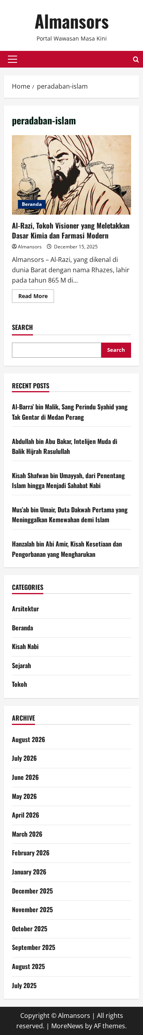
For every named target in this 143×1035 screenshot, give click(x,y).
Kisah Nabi (25, 646)
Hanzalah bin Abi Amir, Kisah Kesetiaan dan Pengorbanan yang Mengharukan (67, 549)
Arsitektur (25, 608)
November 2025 (32, 909)
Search (22, 327)
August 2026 (28, 739)
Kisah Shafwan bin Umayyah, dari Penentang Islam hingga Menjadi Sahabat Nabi (68, 480)
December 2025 (32, 890)
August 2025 (28, 966)
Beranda (32, 204)
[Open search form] (136, 59)
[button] (12, 59)
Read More (36, 297)
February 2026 (31, 852)
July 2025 (24, 985)
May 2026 (24, 796)
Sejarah (21, 665)
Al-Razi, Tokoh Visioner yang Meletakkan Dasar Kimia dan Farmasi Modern (71, 175)
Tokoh (19, 684)
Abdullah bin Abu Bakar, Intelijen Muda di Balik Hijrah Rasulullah (64, 446)
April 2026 (25, 815)
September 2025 (33, 947)
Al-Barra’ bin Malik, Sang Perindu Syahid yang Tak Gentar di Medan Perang (70, 412)
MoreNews (67, 1025)
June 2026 (25, 777)
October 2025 (29, 928)
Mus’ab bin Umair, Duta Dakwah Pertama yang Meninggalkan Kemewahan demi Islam (70, 515)
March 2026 (27, 834)
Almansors (72, 21)
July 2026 (24, 758)
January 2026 (29, 871)
